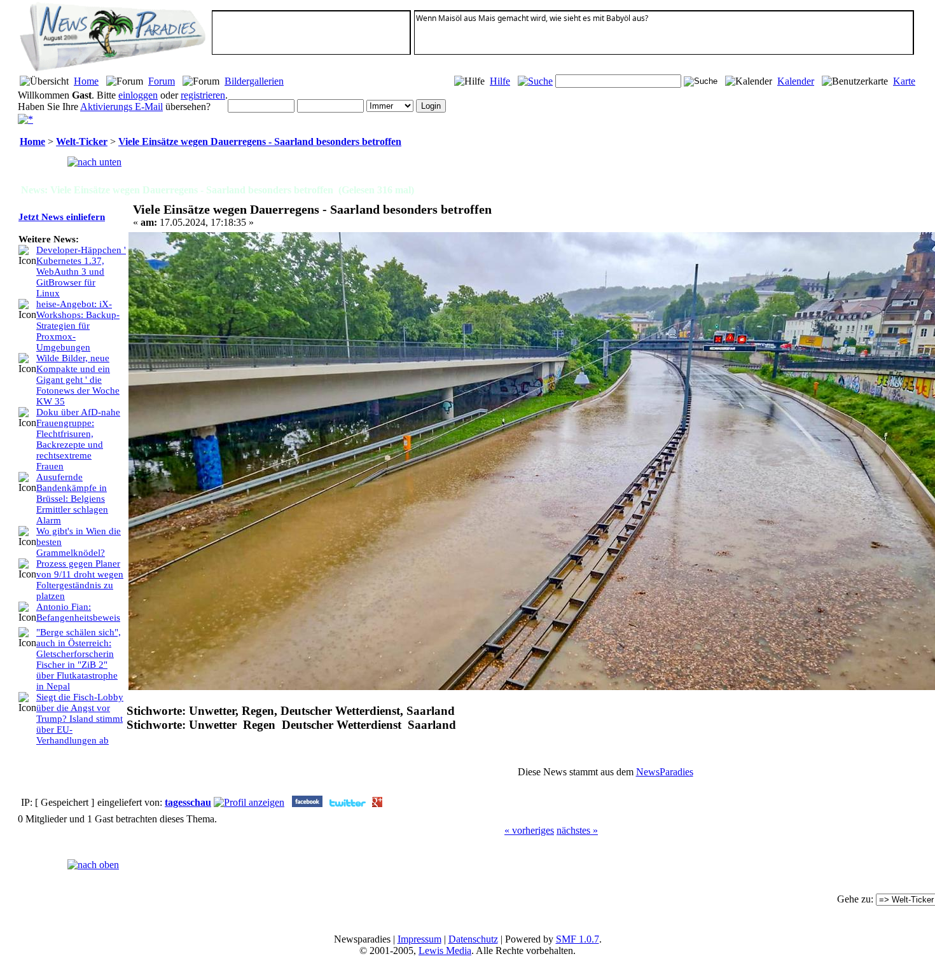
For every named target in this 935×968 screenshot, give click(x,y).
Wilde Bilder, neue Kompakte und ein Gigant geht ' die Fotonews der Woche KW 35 (78, 379)
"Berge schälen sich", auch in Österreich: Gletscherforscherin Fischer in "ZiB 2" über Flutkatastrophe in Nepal (78, 659)
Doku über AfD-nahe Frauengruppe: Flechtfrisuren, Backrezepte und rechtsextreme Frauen (78, 439)
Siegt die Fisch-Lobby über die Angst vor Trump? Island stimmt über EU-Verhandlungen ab (79, 718)
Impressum (419, 939)
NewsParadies (664, 771)
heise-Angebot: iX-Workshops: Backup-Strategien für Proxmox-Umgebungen (78, 325)
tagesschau (188, 802)
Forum (161, 81)
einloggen (138, 95)
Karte (904, 81)
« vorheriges (529, 830)
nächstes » (577, 830)
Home (86, 81)
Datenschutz (473, 939)
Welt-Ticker (81, 141)
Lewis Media (445, 950)
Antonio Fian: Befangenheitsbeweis (78, 612)
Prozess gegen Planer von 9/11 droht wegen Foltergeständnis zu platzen (79, 579)
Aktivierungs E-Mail (121, 106)
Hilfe (500, 81)
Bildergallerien (254, 81)
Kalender (795, 81)
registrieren (203, 95)
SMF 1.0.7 (577, 939)
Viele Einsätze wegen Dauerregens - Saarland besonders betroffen (259, 141)
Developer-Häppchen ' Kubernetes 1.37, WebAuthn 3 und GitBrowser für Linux (81, 271)
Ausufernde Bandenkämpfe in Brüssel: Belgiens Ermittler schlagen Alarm (72, 498)
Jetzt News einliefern (61, 217)
